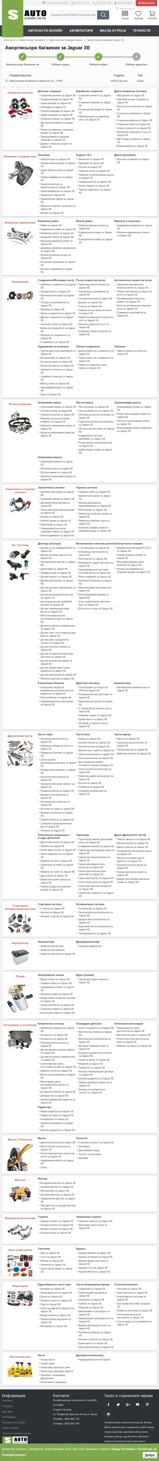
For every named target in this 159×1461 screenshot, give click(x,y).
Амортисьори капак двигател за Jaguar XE (96, 1320)
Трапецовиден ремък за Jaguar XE (134, 408)
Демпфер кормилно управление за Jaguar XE (58, 249)
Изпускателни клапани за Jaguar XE (55, 778)
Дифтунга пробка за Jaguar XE (134, 753)
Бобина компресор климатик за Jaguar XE (58, 1101)
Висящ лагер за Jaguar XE (55, 383)
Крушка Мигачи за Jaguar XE (94, 1271)
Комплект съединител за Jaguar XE (58, 286)
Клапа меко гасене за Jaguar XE (58, 850)
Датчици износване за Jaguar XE (57, 124)
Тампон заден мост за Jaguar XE (95, 191)
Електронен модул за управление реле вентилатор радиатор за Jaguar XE (57, 690)
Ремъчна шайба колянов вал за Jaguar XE (96, 778)
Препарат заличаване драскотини (53, 1377)
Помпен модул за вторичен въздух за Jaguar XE (56, 888)
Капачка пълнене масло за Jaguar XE (132, 866)
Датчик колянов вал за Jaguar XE (57, 582)
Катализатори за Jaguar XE (56, 1232)
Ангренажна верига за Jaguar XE (57, 463)
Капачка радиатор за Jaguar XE (96, 1078)
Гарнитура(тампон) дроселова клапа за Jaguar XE (95, 841)
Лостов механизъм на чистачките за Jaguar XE (130, 1316)
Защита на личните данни (16, 1433)
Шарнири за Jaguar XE (91, 163)
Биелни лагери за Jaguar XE (94, 742)
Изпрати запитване (57, 3)
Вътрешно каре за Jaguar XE (57, 361)
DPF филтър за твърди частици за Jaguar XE (58, 1207)
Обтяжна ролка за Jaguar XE (56, 410)
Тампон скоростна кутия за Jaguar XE (132, 352)
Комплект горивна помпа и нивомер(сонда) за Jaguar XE (95, 529)
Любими (138, 18)
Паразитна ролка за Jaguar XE (57, 414)
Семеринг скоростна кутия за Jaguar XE (95, 333)
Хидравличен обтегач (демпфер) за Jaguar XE (92, 437)
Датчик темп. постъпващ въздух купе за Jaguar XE (58, 634)
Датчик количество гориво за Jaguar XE (56, 662)
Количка (152, 18)
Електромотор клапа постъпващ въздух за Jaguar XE (58, 1065)
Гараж (125, 18)
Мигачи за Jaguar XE (52, 1260)
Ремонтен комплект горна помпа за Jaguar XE (93, 366)
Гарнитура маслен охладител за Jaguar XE (95, 887)
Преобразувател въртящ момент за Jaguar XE (131, 300)
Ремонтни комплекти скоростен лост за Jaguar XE (96, 319)
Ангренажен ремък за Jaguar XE (58, 407)
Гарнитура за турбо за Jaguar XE (57, 866)
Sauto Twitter (118, 1404)
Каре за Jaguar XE (51, 394)
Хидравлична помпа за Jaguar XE (95, 234)
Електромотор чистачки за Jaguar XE (131, 1298)
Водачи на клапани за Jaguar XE (57, 814)
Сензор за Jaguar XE (90, 306)
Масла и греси (113, 30)
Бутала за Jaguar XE (90, 783)
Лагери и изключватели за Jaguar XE (55, 304)
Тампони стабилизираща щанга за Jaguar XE (96, 176)
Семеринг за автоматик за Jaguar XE (131, 314)
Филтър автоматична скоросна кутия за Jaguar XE (134, 307)
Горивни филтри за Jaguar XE (57, 1187)
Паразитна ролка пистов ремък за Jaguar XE (96, 423)
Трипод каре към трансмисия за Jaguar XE (58, 352)
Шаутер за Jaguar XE (52, 912)
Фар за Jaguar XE (50, 1253)
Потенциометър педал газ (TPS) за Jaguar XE (93, 689)
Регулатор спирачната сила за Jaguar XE (134, 134)
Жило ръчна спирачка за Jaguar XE (134, 108)
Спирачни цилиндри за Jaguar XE (95, 111)
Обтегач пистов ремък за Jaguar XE (96, 430)
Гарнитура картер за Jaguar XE (96, 878)
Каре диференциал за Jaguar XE (57, 389)
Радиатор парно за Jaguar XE (57, 1115)
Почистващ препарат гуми (55, 1367)
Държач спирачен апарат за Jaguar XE (56, 145)
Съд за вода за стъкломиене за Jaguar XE (134, 1323)
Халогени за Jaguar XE (53, 1264)
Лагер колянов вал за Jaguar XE (96, 754)
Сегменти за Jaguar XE (91, 787)
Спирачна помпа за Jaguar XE (133, 124)
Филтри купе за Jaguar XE (55, 1190)
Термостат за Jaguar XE (92, 1067)
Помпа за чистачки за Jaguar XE (134, 1310)
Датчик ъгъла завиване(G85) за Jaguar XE (58, 549)
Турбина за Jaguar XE (52, 846)
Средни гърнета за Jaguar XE (57, 1225)
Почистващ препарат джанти (57, 1371)
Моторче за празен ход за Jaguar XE (93, 725)
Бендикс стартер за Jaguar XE (57, 916)
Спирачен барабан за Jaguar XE (95, 104)
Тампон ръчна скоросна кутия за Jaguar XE (95, 312)
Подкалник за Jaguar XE (92, 1288)
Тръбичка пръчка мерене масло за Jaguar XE (134, 852)
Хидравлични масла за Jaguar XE (57, 1162)
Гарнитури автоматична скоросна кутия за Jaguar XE (132, 286)
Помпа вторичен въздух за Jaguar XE (93, 227)
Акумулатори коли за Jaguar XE (58, 954)
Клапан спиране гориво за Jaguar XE (131, 556)
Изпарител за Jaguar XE (54, 1035)
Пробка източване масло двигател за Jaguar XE (130, 859)
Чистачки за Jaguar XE (129, 1288)
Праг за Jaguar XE (50, 1304)
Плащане (7, 1406)
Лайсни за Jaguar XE (90, 1303)
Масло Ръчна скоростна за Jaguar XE (55, 1148)
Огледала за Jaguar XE (91, 1299)
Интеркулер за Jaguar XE (54, 1119)
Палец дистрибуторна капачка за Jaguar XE (57, 511)
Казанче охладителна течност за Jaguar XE (95, 1054)
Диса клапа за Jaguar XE (54, 875)
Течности (141, 30)
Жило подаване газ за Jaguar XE (57, 855)
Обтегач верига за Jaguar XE (56, 472)
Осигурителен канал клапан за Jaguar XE (57, 785)
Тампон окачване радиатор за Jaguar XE (95, 1084)
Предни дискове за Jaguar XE (57, 99)
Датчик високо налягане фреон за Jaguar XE (58, 1051)
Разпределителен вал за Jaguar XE (54, 740)
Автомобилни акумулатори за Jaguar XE (133, 689)
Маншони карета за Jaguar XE (57, 365)
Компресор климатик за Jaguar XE (57, 1029)
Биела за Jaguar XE (89, 738)
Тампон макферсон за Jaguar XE (57, 179)
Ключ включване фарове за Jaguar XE (94, 596)
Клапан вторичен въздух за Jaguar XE (56, 256)
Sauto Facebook (108, 1404)
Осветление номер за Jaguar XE (57, 1270)
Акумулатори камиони (53, 950)
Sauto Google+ (128, 1404)
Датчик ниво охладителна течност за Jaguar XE (55, 641)
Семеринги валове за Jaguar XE (96, 846)
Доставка (7, 1411)
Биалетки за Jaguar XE (91, 159)
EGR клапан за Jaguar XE (93, 509)
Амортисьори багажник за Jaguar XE (93, 1294)
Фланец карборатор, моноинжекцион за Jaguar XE (95, 504)
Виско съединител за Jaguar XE (96, 1028)
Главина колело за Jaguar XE (95, 182)
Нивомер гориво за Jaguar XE (95, 715)
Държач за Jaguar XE (90, 302)
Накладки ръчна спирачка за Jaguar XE (133, 101)
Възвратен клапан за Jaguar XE (58, 1091)
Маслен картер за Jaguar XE (132, 843)
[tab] (79, 81)
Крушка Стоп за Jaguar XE (93, 1267)
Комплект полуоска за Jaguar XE (57, 371)
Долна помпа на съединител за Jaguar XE (96, 352)
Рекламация (9, 1417)
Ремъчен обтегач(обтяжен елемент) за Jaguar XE (55, 420)
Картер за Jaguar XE (128, 738)
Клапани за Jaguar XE (53, 830)
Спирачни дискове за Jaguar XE (58, 95)
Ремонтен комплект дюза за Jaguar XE (94, 522)
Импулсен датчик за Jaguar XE (57, 678)
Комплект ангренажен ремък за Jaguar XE (58, 427)
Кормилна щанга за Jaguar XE (57, 233)
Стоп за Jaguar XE (51, 1257)
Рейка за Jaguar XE (51, 225)
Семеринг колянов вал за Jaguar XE (93, 792)
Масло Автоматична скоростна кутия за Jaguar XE (58, 1155)
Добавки (83, 1158)
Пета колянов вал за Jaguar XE (96, 758)
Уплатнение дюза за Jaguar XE (96, 882)
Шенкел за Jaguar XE (52, 213)
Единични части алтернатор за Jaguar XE (96, 928)
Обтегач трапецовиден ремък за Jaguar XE (133, 422)
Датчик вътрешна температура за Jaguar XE (58, 627)
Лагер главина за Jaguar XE (94, 185)
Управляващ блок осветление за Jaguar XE (57, 703)
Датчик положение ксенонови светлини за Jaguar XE (57, 655)
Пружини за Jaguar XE (53, 195)
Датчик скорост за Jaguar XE (56, 576)
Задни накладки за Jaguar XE (57, 115)
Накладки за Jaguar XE (53, 107)
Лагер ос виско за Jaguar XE (94, 1060)
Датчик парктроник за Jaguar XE (58, 674)
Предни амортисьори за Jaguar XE (58, 165)
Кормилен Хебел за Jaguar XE (57, 237)
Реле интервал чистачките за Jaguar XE (95, 589)
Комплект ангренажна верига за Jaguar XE (58, 478)
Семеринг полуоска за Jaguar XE (57, 378)
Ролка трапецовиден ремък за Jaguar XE (133, 415)
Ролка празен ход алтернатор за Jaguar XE (95, 444)
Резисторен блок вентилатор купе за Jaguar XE (133, 1040)
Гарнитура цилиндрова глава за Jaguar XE (96, 852)
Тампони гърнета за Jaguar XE (95, 1221)
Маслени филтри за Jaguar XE (57, 1194)
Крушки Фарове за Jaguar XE (95, 1253)
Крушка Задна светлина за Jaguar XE (93, 1262)
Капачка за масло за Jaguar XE (96, 1339)
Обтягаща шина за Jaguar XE (57, 468)
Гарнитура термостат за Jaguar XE (96, 894)
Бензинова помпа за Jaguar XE (58, 1012)
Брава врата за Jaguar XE (93, 719)
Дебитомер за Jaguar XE (54, 569)
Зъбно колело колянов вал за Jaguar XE (95, 771)
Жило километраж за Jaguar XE (96, 1347)
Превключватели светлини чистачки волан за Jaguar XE (94, 571)
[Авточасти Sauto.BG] (27, 1441)
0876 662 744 (103, 3)
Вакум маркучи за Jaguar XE (132, 146)
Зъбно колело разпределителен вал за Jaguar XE (58, 762)
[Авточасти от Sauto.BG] (12, 18)
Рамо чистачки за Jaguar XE (132, 1292)
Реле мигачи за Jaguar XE (93, 558)
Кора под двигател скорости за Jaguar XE (58, 1310)
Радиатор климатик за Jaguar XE (57, 1125)
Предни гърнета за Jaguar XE (57, 1221)
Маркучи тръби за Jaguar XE (56, 861)
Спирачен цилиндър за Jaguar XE (134, 115)
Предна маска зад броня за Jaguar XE (56, 1321)
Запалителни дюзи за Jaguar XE (95, 497)
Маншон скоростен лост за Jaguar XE (94, 326)
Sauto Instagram (108, 1414)
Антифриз (84, 1146)
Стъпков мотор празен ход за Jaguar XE (95, 710)
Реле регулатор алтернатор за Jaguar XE (96, 914)
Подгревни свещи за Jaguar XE (58, 499)
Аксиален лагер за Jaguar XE (57, 324)
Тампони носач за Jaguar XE (94, 171)
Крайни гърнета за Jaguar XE (57, 1229)
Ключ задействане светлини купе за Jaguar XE (94, 603)
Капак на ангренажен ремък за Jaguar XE (57, 434)
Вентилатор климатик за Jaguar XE (58, 1076)
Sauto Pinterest (147, 1404)
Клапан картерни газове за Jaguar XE (132, 873)
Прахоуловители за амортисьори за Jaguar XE (55, 186)
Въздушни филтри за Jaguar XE (58, 1183)
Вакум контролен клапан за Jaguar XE (56, 881)
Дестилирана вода (89, 1150)
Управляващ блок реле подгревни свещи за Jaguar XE (57, 530)
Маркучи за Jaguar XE (91, 1063)
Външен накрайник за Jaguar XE (57, 270)
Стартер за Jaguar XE (53, 908)
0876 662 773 (81, 3)
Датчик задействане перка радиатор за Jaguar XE (55, 669)
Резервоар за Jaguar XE (54, 1326)
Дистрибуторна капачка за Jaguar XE (55, 504)
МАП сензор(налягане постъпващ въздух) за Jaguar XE (57, 618)
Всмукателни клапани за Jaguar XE (58, 771)
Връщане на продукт (13, 1422)
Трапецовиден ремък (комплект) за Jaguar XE (134, 429)
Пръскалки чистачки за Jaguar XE (133, 1305)
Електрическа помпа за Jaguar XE (95, 241)
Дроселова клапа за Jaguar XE (57, 842)
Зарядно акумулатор (90, 946)
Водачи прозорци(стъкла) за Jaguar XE (94, 1327)
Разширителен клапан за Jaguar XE (55, 1044)
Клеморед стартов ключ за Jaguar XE (93, 553)
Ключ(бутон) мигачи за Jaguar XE (95, 582)
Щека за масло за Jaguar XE (132, 847)
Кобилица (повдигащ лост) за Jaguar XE (57, 747)
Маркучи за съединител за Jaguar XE (55, 337)
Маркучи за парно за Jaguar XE (134, 1046)
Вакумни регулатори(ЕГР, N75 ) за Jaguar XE (134, 549)
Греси (44, 1167)
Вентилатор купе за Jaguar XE (133, 1035)
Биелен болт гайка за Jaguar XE (96, 750)
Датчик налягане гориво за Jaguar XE (55, 648)
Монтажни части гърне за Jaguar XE (93, 1227)
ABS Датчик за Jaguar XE (130, 95)
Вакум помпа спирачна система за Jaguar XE (58, 1000)
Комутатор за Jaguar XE (54, 524)
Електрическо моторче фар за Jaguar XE (95, 696)
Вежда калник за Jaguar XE (55, 1315)
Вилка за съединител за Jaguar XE (58, 330)
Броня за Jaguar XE (51, 1296)
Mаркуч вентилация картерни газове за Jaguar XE (133, 880)
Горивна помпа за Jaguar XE (94, 492)
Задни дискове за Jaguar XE (56, 103)
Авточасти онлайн (45, 30)
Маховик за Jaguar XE (53, 309)
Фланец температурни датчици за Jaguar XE (96, 1073)
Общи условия (10, 1428)
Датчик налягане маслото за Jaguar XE (56, 556)
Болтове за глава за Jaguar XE (57, 808)
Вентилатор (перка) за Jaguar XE (95, 1033)
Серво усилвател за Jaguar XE (134, 128)
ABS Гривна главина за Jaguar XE (133, 141)
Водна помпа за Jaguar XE (55, 979)
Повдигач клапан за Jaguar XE (57, 791)
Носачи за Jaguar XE (90, 167)
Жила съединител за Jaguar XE (58, 313)
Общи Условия (122, 1449)
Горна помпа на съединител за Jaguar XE (96, 359)
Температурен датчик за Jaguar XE (58, 563)
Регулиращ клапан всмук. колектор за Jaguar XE (130, 563)
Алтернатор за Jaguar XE (93, 908)
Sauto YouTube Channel (137, 1404)
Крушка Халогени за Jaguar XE (96, 1257)
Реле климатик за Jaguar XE (56, 697)
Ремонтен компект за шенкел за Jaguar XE (58, 207)
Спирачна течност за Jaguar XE (96, 1142)
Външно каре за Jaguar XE (55, 358)
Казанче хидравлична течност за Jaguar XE (133, 234)
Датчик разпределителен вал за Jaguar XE (57, 596)
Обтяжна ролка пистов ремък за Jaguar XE (96, 416)
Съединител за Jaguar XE (55, 342)
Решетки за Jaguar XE (91, 1307)
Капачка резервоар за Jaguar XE (95, 1334)
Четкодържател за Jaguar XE (95, 933)
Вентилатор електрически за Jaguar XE (95, 1040)
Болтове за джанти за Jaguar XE (133, 161)
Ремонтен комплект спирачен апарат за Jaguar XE (57, 131)
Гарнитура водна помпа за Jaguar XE (93, 981)
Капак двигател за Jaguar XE (56, 1292)
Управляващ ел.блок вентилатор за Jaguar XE (131, 1029)
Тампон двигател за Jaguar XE (133, 839)
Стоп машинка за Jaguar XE (94, 548)
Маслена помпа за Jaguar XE (57, 994)
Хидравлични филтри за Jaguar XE (58, 1200)
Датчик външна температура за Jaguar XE (58, 589)
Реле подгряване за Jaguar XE (57, 535)
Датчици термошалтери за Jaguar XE (93, 1047)
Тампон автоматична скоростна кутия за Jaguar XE (134, 293)
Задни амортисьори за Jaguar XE (57, 172)
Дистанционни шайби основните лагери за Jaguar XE (96, 764)
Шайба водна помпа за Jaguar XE (95, 451)
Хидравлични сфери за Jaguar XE (57, 200)
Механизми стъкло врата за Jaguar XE (94, 1313)
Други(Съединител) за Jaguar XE (57, 319)
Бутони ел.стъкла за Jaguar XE (96, 608)
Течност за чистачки (90, 1154)
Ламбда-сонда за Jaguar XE (56, 572)
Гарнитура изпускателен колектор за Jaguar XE (92, 873)
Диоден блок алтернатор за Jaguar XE (94, 921)
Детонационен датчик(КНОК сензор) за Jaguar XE (56, 603)
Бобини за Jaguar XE (52, 516)
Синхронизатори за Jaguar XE (95, 298)
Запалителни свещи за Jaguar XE (57, 493)
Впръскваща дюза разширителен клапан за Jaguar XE (54, 1084)
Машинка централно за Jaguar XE (96, 703)
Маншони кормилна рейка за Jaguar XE (57, 242)
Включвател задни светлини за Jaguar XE (96, 564)
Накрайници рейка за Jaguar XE (58, 229)
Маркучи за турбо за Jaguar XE (58, 871)
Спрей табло (48, 1363)
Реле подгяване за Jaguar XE (95, 576)
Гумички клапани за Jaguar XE (57, 819)
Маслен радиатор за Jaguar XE (58, 1130)
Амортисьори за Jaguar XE (55, 159)
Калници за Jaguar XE (53, 1288)
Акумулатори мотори (52, 946)
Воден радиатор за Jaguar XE (57, 1111)
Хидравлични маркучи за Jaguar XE (134, 227)
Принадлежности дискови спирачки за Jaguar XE (55, 138)
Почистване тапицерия (53, 1382)
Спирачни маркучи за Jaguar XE (134, 120)
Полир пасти (48, 1359)
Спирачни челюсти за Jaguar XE (95, 97)
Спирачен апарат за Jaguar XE (58, 118)
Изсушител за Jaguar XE (54, 1039)
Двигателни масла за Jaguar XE (58, 1142)
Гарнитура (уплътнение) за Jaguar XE (94, 286)
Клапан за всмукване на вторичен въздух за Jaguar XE (133, 570)
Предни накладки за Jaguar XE (57, 111)
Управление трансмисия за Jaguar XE (94, 293)
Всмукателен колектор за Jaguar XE (54, 796)
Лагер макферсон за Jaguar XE (58, 191)
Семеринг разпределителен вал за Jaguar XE (56, 825)
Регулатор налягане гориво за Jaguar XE (95, 515)
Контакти (148, 2)
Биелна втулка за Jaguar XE (94, 746)
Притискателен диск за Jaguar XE (57, 297)
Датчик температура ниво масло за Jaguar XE (55, 610)
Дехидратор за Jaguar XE (55, 1095)
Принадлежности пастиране (94, 1359)
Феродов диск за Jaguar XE (55, 291)
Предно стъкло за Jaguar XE (56, 1300)
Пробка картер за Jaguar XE (132, 749)
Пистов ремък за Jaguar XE (94, 407)
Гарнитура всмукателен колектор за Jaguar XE (92, 866)
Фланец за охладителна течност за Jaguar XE (92, 1091)
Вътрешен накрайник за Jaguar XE (58, 263)
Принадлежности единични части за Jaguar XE (94, 118)
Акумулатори (81, 30)
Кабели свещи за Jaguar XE (56, 520)
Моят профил (125, 3)
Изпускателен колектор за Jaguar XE (55, 803)
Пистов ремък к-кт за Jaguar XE (96, 410)
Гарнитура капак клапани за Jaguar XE (94, 859)
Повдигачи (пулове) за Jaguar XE (57, 754)
